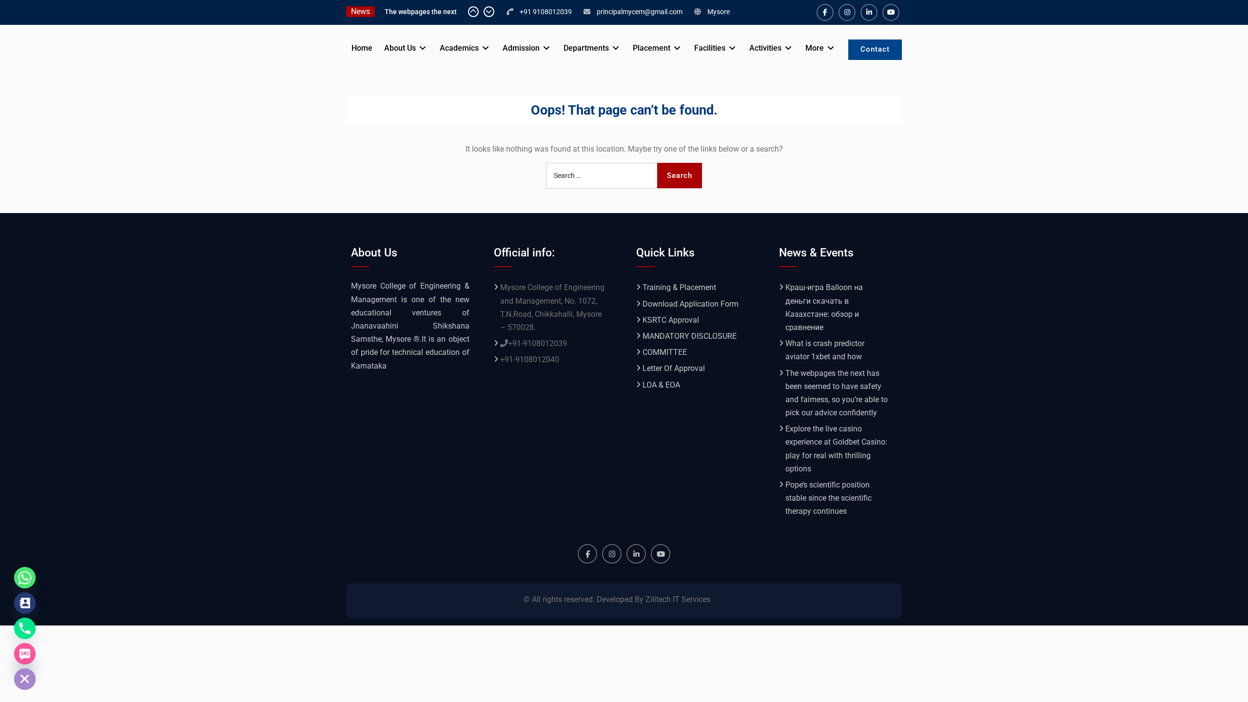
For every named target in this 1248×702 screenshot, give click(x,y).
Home (361, 48)
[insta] (847, 12)
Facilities (709, 48)
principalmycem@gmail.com (639, 12)
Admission (521, 48)
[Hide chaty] (25, 679)
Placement (651, 48)
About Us (400, 48)
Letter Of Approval (674, 368)
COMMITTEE (665, 352)
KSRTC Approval (671, 320)
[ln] (869, 12)
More (814, 48)
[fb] (825, 12)
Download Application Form (691, 304)
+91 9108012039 (546, 12)
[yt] (890, 12)
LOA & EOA (661, 385)
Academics (459, 48)
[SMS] (25, 653)
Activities (765, 48)
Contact (875, 49)
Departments (586, 48)
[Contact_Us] (25, 603)
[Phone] (25, 628)
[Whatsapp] (25, 577)
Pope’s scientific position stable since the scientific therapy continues (828, 498)
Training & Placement (679, 287)
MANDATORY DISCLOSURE (690, 336)
